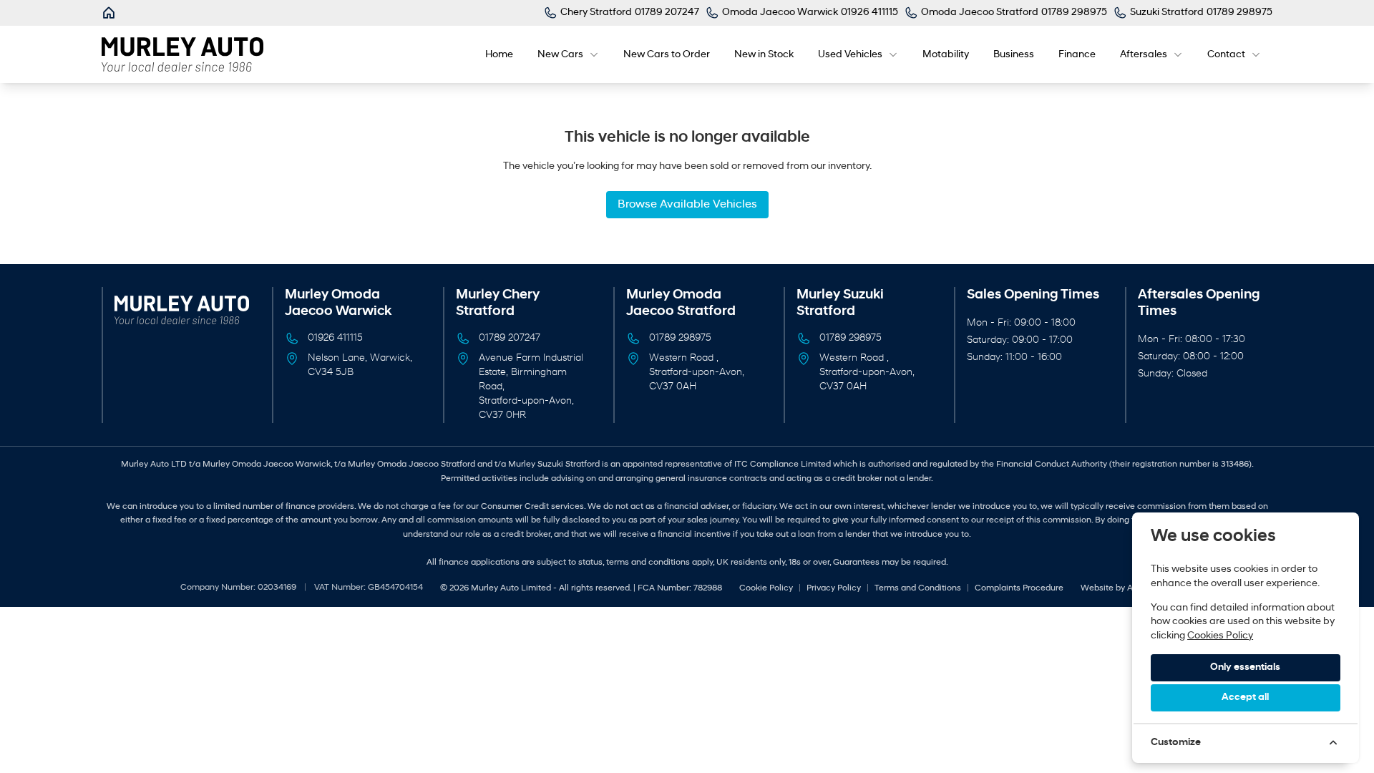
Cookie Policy (766, 588)
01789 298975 (680, 338)
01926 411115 (335, 338)
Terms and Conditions (917, 588)
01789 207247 (509, 338)
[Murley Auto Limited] (110, 13)
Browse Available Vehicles (687, 204)
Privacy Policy (834, 588)
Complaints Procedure (1019, 588)
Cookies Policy (1220, 636)
